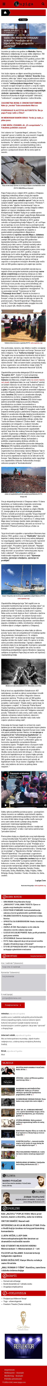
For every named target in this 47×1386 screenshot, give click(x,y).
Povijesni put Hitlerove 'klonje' (15, 1299)
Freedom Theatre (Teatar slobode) (17, 1304)
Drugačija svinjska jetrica (13, 1287)
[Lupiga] (23, 3)
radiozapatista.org (36, 343)
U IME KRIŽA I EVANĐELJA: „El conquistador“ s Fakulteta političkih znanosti (22, 126)
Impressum (9, 1369)
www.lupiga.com (20, 1382)
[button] (4, 3)
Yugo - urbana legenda (12, 1301)
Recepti (10, 1276)
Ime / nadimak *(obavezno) (12, 963)
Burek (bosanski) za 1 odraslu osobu (18, 1284)
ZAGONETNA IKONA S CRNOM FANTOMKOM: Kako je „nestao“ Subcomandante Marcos (21, 104)
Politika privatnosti (13, 1378)
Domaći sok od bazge (12, 1281)
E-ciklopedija (14, 1293)
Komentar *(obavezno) (10, 972)
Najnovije (8, 1063)
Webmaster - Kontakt (14, 1372)
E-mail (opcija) (7, 994)
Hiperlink (11, 1208)
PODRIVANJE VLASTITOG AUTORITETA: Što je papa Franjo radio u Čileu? (22, 111)
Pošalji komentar (12, 1005)
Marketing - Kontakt (13, 1375)
